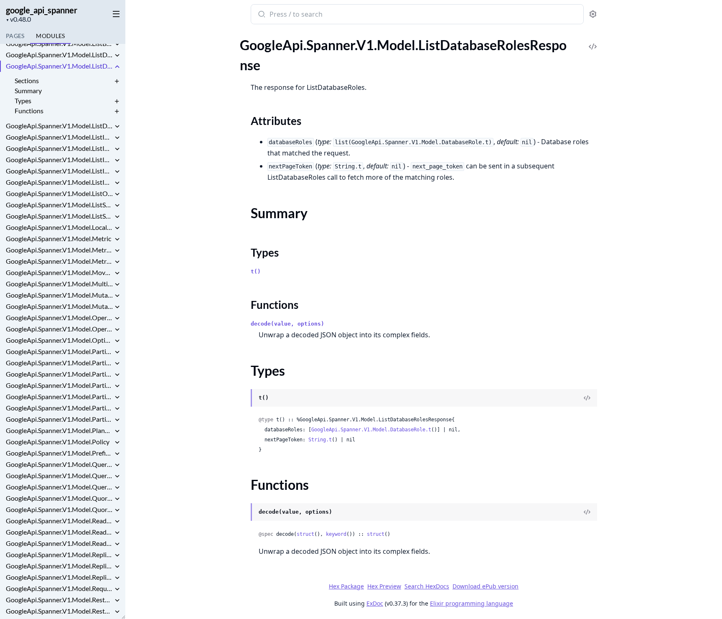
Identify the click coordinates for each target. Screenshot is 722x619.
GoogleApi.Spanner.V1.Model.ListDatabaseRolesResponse (59, 66)
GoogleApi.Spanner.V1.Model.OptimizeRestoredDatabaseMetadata (59, 340)
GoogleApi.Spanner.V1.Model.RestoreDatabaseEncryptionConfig (59, 600)
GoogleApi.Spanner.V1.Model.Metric (58, 238)
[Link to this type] (242, 398)
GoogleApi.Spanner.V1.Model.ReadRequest (59, 532)
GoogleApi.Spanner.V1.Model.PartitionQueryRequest (59, 385)
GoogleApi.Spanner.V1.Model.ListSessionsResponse (59, 216)
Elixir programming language (471, 603)
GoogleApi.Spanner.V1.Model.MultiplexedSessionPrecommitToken (59, 284)
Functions (29, 111)
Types (23, 100)
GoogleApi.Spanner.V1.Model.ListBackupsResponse (59, 43)
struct (305, 534)
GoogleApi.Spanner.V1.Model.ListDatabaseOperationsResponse (59, 55)
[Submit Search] (261, 15)
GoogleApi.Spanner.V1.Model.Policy (57, 442)
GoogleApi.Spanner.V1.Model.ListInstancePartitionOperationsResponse (59, 159)
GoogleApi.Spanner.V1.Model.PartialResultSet (59, 351)
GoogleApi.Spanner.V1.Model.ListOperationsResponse (59, 193)
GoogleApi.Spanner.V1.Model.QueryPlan (59, 487)
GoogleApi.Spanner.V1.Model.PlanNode (59, 430)
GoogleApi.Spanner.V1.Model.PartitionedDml (59, 419)
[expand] (117, 44)
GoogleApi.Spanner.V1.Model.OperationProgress (59, 329)
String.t (320, 440)
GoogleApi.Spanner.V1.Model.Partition (59, 363)
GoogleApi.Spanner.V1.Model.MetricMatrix (59, 250)
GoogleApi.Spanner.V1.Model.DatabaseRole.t (371, 430)
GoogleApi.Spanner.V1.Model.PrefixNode (59, 453)
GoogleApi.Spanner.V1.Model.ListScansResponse (59, 205)
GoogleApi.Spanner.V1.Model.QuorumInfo (59, 498)
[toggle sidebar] (114, 13)
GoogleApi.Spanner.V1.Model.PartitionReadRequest (59, 396)
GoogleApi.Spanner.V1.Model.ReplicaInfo (59, 566)
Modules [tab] (50, 35)
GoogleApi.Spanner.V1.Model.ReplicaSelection (59, 577)
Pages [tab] (15, 35)
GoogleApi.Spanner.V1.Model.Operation (59, 317)
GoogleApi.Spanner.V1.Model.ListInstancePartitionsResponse (59, 171)
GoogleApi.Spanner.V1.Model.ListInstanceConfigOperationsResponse (59, 137)
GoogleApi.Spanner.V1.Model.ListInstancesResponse (59, 182)
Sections (27, 80)
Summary (28, 90)
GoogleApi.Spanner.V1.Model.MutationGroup (59, 306)
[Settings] (593, 14)
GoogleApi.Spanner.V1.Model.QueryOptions (59, 475)
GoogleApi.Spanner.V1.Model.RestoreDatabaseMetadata (59, 611)
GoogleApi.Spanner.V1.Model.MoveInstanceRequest (59, 272)
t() (256, 271)
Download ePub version (486, 586)
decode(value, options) (287, 324)
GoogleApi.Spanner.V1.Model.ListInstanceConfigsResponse (59, 148)
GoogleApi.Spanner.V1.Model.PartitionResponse (59, 408)
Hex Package (346, 586)
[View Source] (593, 40)
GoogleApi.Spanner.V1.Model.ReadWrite (59, 543)
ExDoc (374, 603)
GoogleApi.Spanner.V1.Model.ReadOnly (59, 521)
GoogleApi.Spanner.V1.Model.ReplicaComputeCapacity (59, 554)
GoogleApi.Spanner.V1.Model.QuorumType (59, 509)
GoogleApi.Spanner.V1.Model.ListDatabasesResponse (59, 126)
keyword (336, 534)
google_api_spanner (41, 10)
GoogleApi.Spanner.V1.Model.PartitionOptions (59, 374)
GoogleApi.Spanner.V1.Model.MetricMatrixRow (59, 261)
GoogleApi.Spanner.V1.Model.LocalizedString (59, 227)
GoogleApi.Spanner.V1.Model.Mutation (59, 295)
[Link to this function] (242, 512)
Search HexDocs (426, 586)
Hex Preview (384, 586)
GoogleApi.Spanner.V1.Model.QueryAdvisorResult (59, 464)
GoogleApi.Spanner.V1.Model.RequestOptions (59, 588)
